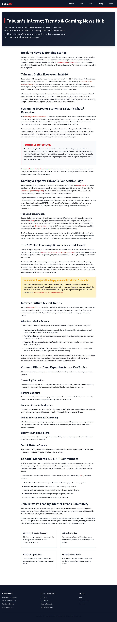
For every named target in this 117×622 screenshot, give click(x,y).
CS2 (90, 4)
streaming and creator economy (35, 116)
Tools (81, 4)
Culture (110, 4)
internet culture (32, 307)
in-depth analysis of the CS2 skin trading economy (58, 252)
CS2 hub (31, 220)
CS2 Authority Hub (69, 533)
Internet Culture (7, 607)
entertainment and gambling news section (48, 292)
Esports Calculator (47, 604)
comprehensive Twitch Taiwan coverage (37, 169)
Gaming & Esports (8, 604)
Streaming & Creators (9, 597)
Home (81, 597)
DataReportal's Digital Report (67, 62)
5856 (7, 3)
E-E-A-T (81, 475)
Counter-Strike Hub (9, 601)
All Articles (44, 601)
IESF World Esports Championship (32, 190)
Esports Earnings (40, 226)
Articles (71, 4)
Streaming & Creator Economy (35, 533)
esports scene (81, 185)
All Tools (44, 597)
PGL (41, 228)
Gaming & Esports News (32, 554)
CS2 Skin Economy (47, 607)
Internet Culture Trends (71, 554)
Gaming (100, 4)
